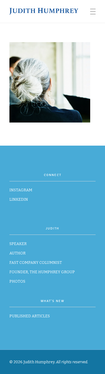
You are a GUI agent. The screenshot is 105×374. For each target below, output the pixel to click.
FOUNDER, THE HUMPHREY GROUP (42, 272)
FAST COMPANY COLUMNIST (35, 262)
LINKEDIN (18, 199)
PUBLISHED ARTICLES (29, 316)
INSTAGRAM (20, 190)
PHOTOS (17, 281)
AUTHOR (17, 253)
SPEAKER (18, 244)
